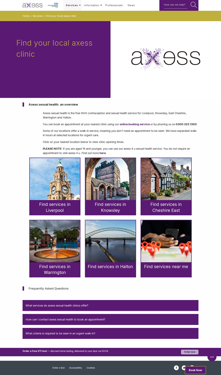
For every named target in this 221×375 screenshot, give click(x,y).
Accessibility (75, 367)
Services (37, 15)
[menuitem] (34, 5)
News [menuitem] (131, 5)
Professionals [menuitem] (114, 5)
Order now (189, 352)
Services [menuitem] (72, 5)
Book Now (195, 370)
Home (26, 15)
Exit (212, 357)
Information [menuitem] (91, 5)
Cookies (91, 367)
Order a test (58, 367)
